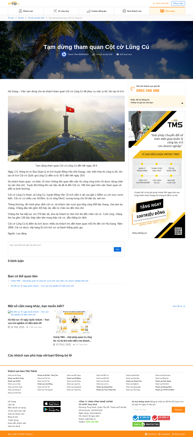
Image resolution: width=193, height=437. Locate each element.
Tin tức (11, 18)
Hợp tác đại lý (14, 426)
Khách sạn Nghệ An (132, 384)
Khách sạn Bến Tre (102, 375)
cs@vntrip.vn (90, 419)
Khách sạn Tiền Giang (133, 390)
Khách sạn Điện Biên (132, 378)
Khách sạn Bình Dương (162, 375)
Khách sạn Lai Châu (14, 384)
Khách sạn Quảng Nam (104, 387)
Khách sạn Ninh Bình (162, 384)
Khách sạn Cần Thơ (44, 378)
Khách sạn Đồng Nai (161, 378)
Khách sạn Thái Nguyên (45, 390)
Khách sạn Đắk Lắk (102, 378)
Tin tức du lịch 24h (36, 18)
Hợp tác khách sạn (16, 414)
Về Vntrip (12, 402)
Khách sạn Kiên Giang (163, 381)
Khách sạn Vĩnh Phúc (14, 393)
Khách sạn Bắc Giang (73, 375)
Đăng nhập (178, 3)
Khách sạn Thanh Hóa (74, 390)
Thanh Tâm (73, 54)
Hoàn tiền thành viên (17, 423)
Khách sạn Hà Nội (14, 381)
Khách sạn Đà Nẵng (74, 378)
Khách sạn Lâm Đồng (45, 384)
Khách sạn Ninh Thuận (15, 387)
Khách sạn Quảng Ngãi (133, 387)
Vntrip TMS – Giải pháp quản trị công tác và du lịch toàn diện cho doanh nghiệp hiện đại (49, 281)
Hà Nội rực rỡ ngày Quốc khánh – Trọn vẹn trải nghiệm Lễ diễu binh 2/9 (42, 286)
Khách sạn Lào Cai (102, 384)
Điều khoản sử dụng (17, 408)
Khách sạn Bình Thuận (16, 378)
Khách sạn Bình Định (132, 375)
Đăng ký (178, 410)
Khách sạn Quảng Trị (14, 390)
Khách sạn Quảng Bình (74, 387)
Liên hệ (11, 405)
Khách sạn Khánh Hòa (134, 381)
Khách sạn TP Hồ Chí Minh (164, 390)
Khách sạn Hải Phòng (73, 381)
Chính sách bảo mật (17, 411)
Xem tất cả (178, 306)
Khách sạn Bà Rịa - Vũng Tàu (48, 375)
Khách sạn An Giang (14, 375)
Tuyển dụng (13, 420)
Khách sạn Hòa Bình (102, 381)
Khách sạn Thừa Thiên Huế (106, 390)
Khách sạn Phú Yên (44, 387)
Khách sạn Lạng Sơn (73, 384)
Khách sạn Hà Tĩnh (44, 381)
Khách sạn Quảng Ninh (163, 387)
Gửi (117, 249)
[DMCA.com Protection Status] (146, 424)
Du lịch (21, 18)
